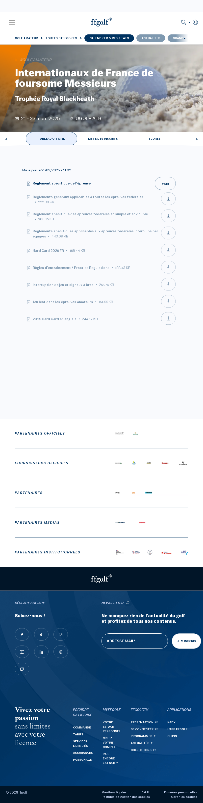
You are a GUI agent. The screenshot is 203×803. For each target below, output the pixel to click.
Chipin (172, 736)
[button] (12, 22)
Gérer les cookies (184, 796)
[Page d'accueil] (101, 22)
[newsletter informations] (128, 603)
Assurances (83, 752)
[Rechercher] (183, 22)
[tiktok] (41, 634)
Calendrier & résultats (109, 38)
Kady (171, 722)
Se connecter (142, 729)
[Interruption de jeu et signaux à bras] (168, 289)
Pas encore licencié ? (110, 758)
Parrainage (82, 759)
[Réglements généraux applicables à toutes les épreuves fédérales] (168, 204)
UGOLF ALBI (89, 118)
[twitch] (22, 669)
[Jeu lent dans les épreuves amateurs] (168, 307)
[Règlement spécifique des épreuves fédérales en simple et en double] (168, 221)
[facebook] (22, 634)
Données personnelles (180, 792)
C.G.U (145, 792)
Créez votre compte (109, 743)
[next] (184, 38)
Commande (82, 727)
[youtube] (22, 652)
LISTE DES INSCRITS (103, 138)
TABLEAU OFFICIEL (51, 138)
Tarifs (78, 734)
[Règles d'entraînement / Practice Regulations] (168, 272)
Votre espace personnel (112, 727)
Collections (141, 750)
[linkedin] (41, 652)
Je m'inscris (186, 641)
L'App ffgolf (177, 729)
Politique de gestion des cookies (126, 796)
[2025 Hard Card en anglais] (168, 324)
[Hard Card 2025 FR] (168, 255)
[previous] (6, 139)
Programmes (141, 736)
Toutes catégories (61, 38)
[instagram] (60, 634)
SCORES (154, 138)
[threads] (60, 652)
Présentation (142, 722)
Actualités (151, 38)
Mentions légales (114, 792)
